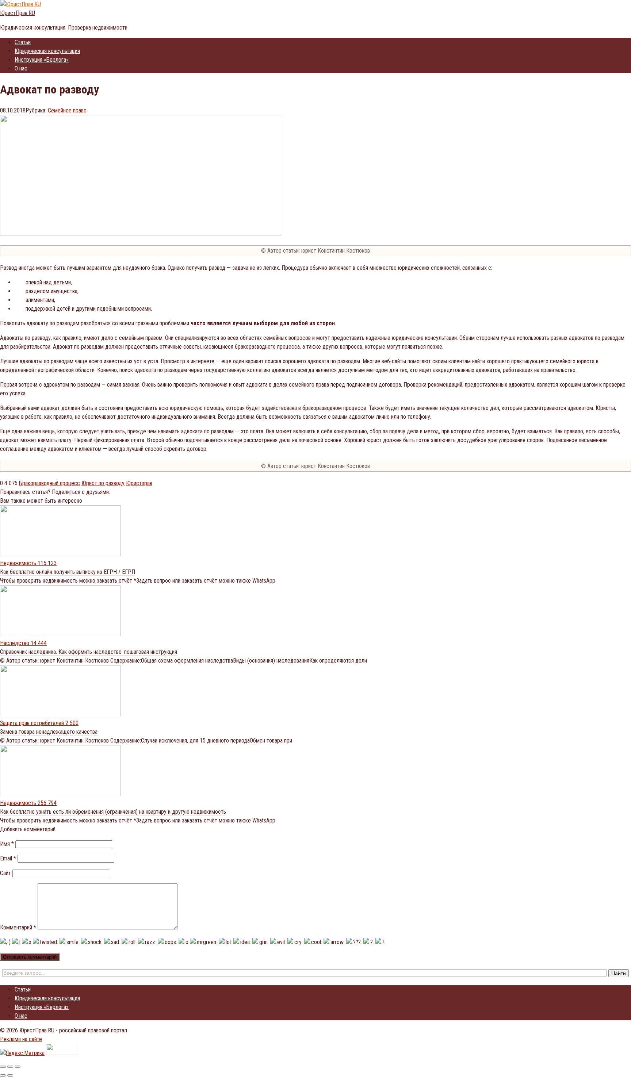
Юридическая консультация (47, 50)
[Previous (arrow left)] (3, 1075)
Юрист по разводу (103, 483)
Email (8, 858)
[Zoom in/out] (17, 1067)
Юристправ (139, 483)
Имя (7, 843)
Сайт (5, 873)
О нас (21, 68)
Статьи (23, 42)
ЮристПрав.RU (17, 12)
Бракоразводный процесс (49, 483)
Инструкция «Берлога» (42, 59)
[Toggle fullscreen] (10, 1067)
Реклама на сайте (21, 1039)
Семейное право (67, 110)
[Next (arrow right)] (10, 1075)
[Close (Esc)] (3, 1067)
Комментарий (18, 927)
